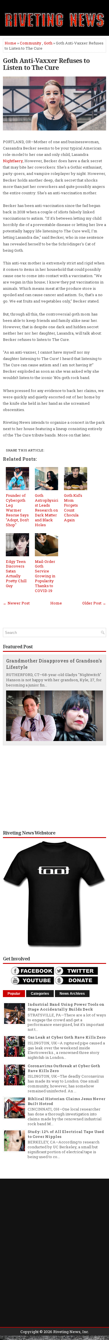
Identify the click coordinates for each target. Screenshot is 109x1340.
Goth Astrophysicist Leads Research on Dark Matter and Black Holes (46, 510)
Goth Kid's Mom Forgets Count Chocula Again (73, 507)
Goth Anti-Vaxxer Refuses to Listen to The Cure (46, 64)
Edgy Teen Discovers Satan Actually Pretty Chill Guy (16, 573)
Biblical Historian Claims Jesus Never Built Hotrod (66, 1101)
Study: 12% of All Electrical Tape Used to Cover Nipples (66, 1134)
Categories (40, 994)
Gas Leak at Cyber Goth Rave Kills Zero (67, 1037)
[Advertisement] (54, 786)
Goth (48, 43)
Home (10, 43)
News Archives (72, 994)
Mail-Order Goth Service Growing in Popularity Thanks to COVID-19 (45, 576)
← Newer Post (16, 603)
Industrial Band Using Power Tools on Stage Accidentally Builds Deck (66, 1007)
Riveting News (67, 1331)
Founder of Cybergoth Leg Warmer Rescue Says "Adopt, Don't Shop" (17, 510)
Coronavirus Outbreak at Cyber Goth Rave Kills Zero (64, 1068)
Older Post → (94, 603)
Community (30, 43)
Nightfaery (13, 160)
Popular (14, 994)
